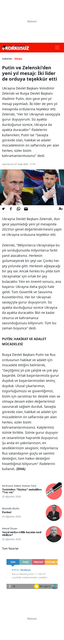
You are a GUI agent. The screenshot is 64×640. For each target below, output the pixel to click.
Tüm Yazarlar (10, 548)
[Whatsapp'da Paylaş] (18, 208)
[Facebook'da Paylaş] (11, 208)
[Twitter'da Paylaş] (3, 208)
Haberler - (8, 58)
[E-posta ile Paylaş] (26, 208)
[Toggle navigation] (57, 47)
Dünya (18, 58)
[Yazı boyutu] (60, 208)
